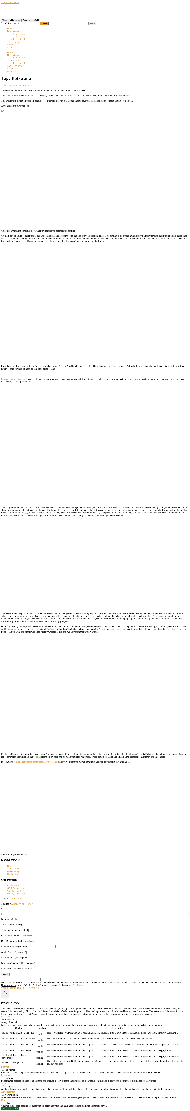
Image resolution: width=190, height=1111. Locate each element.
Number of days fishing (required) (17, 968)
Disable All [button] (22, 988)
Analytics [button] (5, 1083)
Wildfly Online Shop (17, 893)
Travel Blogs (13, 868)
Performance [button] (7, 1075)
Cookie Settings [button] (8, 988)
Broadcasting (13, 871)
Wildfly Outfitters (15, 891)
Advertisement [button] (8, 1092)
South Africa (19, 34)
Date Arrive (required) (12, 935)
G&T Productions (15, 888)
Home (10, 28)
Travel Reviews (14, 42)
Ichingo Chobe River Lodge (14, 379)
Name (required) (9, 919)
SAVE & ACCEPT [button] (10, 1108)
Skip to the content (10, 2)
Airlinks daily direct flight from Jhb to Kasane (35, 762)
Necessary (9, 1019)
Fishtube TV (13, 885)
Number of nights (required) (14, 946)
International (19, 39)
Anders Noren (17, 903)
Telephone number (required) (14, 930)
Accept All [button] (34, 988)
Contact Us (12, 44)
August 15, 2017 (9, 85)
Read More (78, 985)
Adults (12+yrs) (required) (13, 952)
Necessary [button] (6, 1016)
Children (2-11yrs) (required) (15, 957)
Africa (16, 36)
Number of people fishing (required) (18, 963)
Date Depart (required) (12, 941)
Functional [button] (6, 1067)
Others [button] (4, 1100)
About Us (11, 47)
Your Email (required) (11, 924)
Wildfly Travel (25, 85)
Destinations (13, 31)
